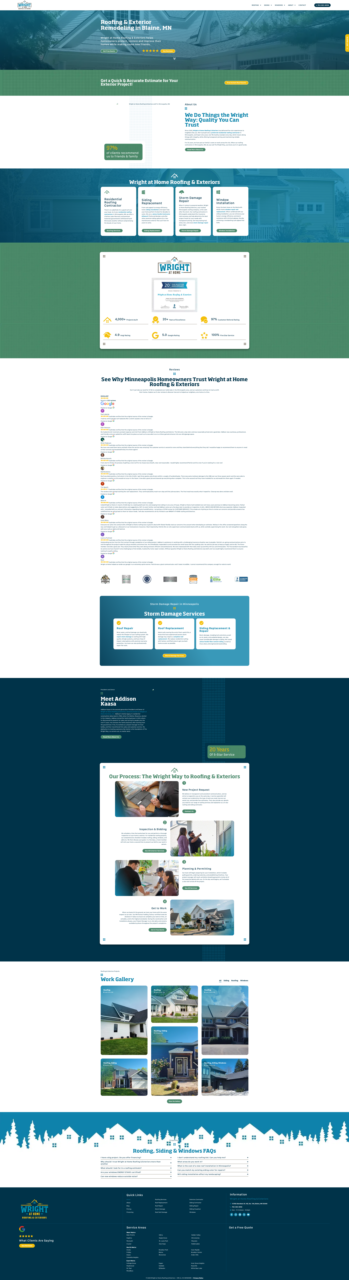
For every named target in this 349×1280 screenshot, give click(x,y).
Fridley (129, 1252)
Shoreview (162, 1255)
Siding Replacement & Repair (214, 630)
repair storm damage (124, 637)
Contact (302, 5)
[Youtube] (248, 1214)
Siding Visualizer (195, 1209)
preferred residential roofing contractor (225, 133)
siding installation (152, 210)
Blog (128, 1206)
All (220, 980)
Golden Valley (195, 1235)
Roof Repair (125, 628)
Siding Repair (193, 1206)
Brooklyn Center (196, 1252)
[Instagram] (235, 1214)
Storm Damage (160, 1209)
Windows (279, 5)
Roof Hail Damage (161, 1212)
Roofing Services (160, 1199)
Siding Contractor (195, 1203)
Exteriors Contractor (196, 1199)
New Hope (162, 1244)
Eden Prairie (131, 1235)
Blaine (161, 1252)
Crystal (129, 1244)
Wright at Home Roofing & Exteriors (205, 130)
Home (128, 1199)
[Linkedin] (240, 1214)
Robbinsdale (195, 1244)
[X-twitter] (244, 1214)
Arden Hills (194, 1255)
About (290, 5)
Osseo (129, 1255)
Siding (267, 5)
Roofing (255, 5)
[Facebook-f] (231, 1214)
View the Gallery (174, 1101)
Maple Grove (163, 1238)
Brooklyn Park (163, 1250)
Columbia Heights (132, 1257)
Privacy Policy (198, 1278)
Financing (130, 1212)
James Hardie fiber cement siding (211, 641)
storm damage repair (200, 223)
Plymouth (130, 1241)
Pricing (129, 1209)
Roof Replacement (171, 628)
